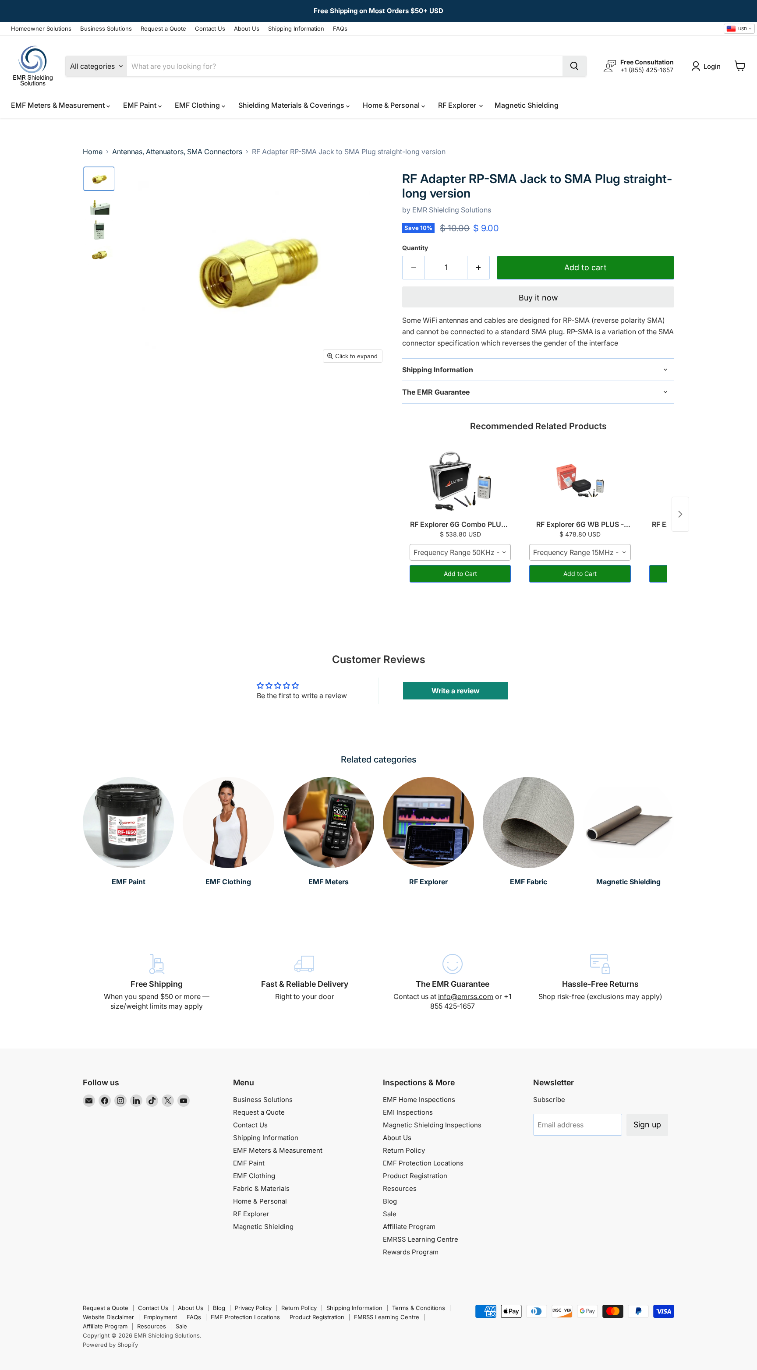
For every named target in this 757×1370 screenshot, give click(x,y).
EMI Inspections (408, 1112)
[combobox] (739, 29)
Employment (160, 1317)
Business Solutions (106, 28)
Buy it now (538, 297)
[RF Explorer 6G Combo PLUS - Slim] (460, 481)
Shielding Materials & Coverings (292, 105)
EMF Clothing (198, 105)
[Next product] (680, 514)
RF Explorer (458, 105)
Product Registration (415, 1176)
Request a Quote (163, 28)
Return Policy (404, 1150)
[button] (99, 178)
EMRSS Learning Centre (420, 1239)
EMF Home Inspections (419, 1099)
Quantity (415, 247)
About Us (246, 28)
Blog (390, 1201)
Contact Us (210, 28)
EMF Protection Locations (423, 1163)
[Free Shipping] (157, 982)
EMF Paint (140, 105)
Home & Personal (392, 105)
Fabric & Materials (261, 1188)
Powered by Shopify (110, 1344)
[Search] (574, 66)
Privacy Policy (253, 1307)
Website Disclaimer (108, 1317)
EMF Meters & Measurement (58, 105)
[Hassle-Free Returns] (601, 982)
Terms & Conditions (418, 1307)
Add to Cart (460, 573)
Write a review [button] (456, 690)
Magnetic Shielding (527, 105)
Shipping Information (296, 28)
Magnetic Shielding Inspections (432, 1125)
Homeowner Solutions (41, 28)
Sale (389, 1214)
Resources (400, 1188)
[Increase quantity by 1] (478, 268)
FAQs (340, 28)
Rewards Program (411, 1252)
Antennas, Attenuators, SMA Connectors (177, 151)
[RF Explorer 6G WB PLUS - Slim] (579, 481)
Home (93, 151)
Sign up (647, 1124)
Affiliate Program (409, 1226)
